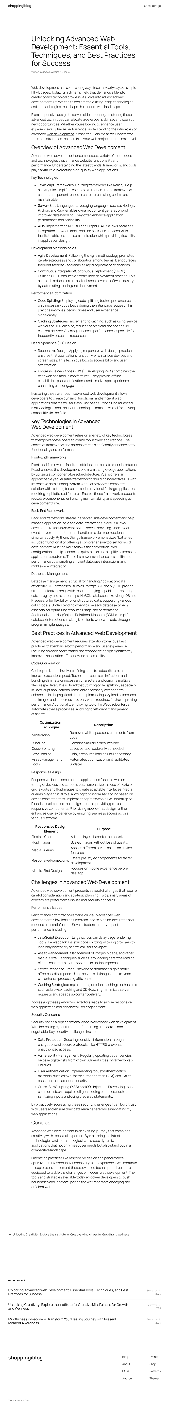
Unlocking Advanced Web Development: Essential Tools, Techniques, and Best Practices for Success (68, 1292)
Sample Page (152, 6)
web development (60, 134)
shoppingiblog (19, 5)
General (66, 71)
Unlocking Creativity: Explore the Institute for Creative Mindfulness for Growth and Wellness (71, 1234)
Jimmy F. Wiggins (50, 71)
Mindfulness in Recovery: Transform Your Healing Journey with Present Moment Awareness (62, 1321)
